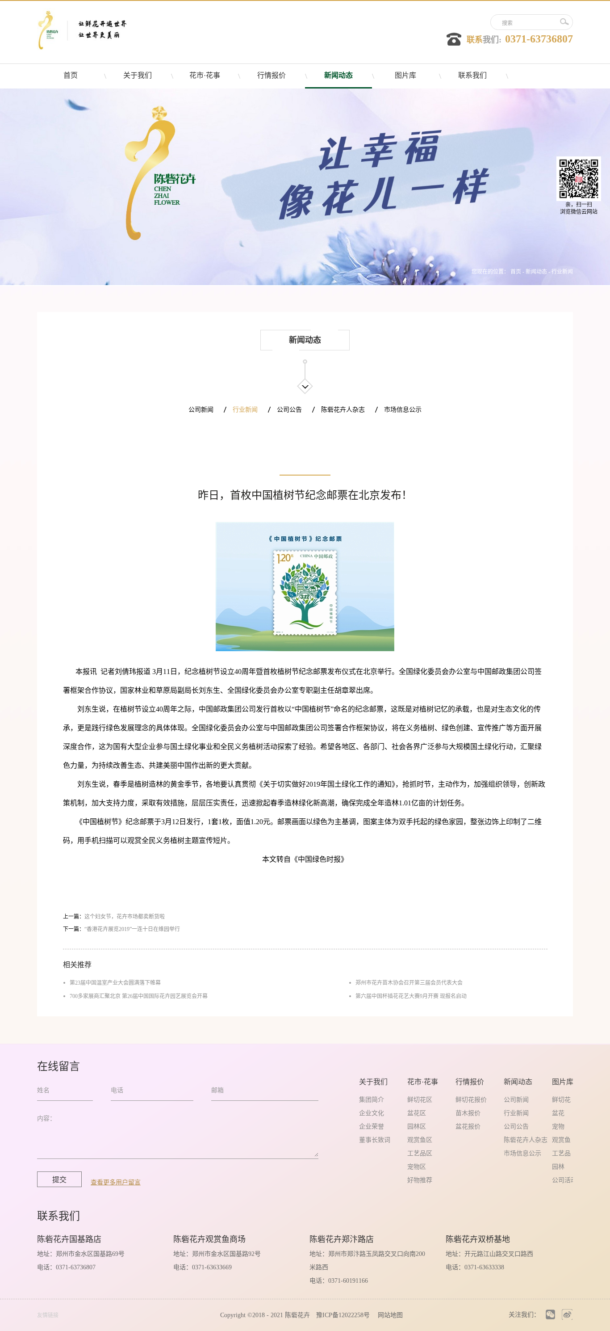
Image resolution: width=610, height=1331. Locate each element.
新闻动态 (536, 272)
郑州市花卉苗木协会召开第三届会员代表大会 (409, 983)
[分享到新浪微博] (567, 1315)
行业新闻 (562, 272)
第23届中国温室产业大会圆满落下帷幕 (115, 983)
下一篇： (121, 929)
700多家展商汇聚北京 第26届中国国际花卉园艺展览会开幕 (139, 996)
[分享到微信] (550, 1315)
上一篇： (114, 917)
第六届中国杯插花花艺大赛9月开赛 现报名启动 (411, 996)
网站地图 (388, 1315)
